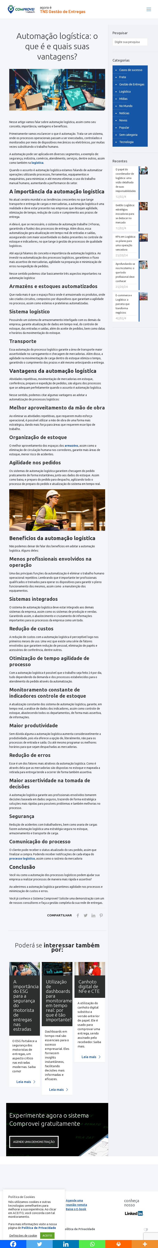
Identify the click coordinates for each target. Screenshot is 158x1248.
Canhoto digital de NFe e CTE (89, 986)
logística (37, 162)
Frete (122, 77)
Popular (124, 127)
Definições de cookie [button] (23, 1235)
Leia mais (24, 1082)
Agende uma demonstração (34, 1141)
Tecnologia (126, 142)
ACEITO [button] (47, 1235)
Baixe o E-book (76, 1209)
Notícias (124, 113)
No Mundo (125, 106)
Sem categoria (128, 134)
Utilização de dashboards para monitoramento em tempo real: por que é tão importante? (62, 1000)
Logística (125, 91)
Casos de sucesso (130, 70)
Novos (123, 120)
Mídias (123, 98)
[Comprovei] (46, 9)
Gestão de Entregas (131, 84)
